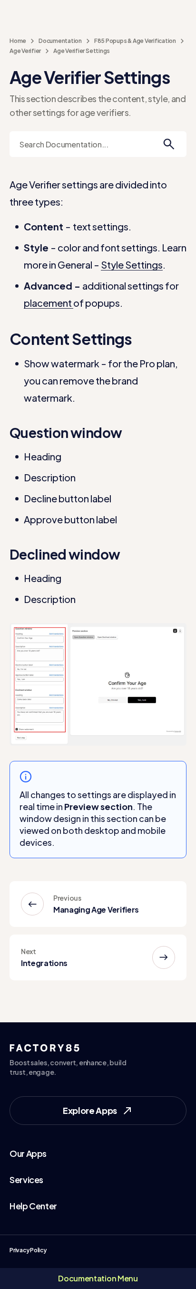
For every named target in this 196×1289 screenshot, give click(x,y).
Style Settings (132, 264)
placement (48, 303)
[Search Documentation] (169, 144)
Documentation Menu (97, 1278)
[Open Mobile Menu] (14, 13)
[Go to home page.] (98, 13)
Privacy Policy (28, 1250)
